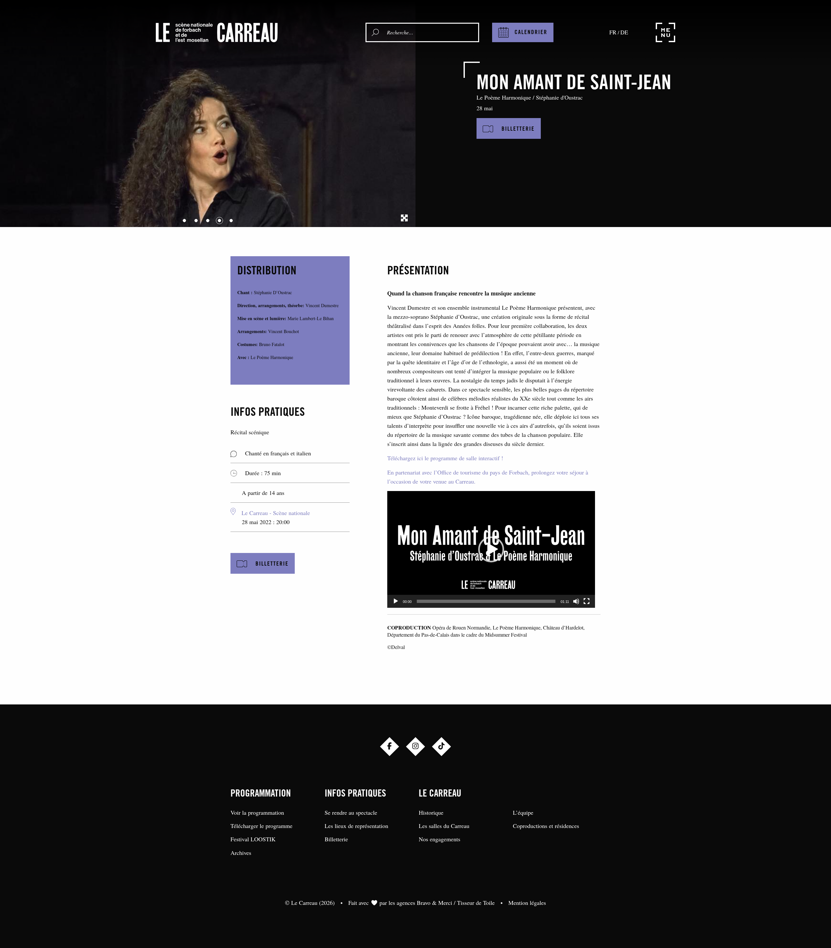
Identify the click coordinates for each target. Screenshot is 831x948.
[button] (491, 549)
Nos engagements (439, 839)
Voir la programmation (257, 812)
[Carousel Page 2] (196, 220)
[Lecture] (395, 601)
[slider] (486, 601)
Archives (240, 853)
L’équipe (523, 812)
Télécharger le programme (261, 826)
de (624, 32)
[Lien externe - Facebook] (389, 746)
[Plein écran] (586, 601)
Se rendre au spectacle (351, 812)
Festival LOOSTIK (253, 839)
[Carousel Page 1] (184, 220)
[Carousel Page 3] (207, 220)
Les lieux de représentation (356, 826)
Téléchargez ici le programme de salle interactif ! (445, 458)
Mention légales (527, 902)
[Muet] (576, 601)
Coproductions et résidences (546, 826)
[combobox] (431, 32)
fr (612, 32)
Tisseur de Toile (476, 902)
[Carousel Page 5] (231, 220)
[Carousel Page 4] (219, 220)
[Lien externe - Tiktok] (441, 746)
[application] (491, 549)
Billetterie (336, 839)
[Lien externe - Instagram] (415, 746)
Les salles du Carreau (444, 826)
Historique (431, 812)
